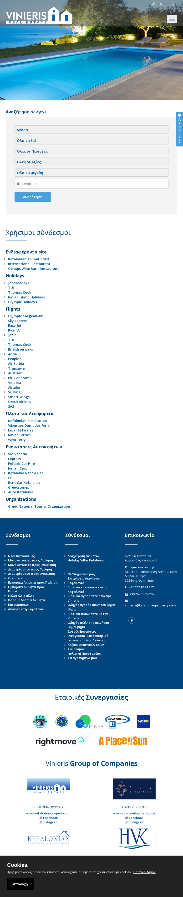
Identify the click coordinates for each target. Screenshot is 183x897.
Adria (12, 354)
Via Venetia (17, 454)
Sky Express (17, 320)
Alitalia (14, 387)
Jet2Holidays (18, 283)
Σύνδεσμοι (76, 649)
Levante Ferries (20, 430)
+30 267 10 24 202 (141, 587)
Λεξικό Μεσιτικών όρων (86, 645)
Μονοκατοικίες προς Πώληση (30, 560)
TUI (11, 287)
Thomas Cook (19, 292)
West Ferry (17, 439)
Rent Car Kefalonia (24, 482)
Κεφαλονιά (76, 583)
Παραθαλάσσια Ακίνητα (26, 600)
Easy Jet (14, 325)
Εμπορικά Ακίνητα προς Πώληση (33, 582)
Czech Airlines (19, 401)
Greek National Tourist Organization (39, 506)
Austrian (15, 373)
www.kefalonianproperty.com (48, 813)
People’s (14, 359)
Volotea (14, 382)
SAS (11, 406)
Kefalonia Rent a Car (25, 473)
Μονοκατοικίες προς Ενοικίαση (32, 565)
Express (14, 458)
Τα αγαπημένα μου (82, 658)
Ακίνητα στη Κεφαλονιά (26, 609)
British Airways (20, 349)
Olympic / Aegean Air (25, 316)
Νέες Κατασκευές (21, 556)
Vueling (14, 392)
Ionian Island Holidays (26, 297)
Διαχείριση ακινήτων (84, 556)
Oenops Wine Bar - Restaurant (33, 268)
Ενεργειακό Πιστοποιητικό (88, 636)
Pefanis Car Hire (21, 463)
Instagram (50, 822)
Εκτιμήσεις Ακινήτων (84, 578)
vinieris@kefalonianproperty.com (150, 605)
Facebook (50, 818)
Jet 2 (12, 335)
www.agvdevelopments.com (134, 813)
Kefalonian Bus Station (27, 420)
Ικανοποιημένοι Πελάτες (86, 640)
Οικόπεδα (15, 578)
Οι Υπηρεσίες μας (81, 574)
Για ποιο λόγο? (144, 872)
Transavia (16, 368)
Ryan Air (15, 330)
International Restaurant (29, 264)
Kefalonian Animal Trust (28, 259)
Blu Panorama (20, 378)
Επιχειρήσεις (18, 604)
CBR (11, 478)
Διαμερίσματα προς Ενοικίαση (31, 573)
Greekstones (18, 487)
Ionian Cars (17, 468)
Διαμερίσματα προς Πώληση (30, 569)
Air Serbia (16, 363)
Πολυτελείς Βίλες (21, 596)
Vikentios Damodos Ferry (29, 425)
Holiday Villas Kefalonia (86, 560)
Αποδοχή (20, 884)
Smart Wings (19, 397)
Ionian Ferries (19, 435)
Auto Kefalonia (20, 492)
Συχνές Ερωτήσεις (82, 631)
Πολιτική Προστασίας (84, 653)
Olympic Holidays (22, 302)
